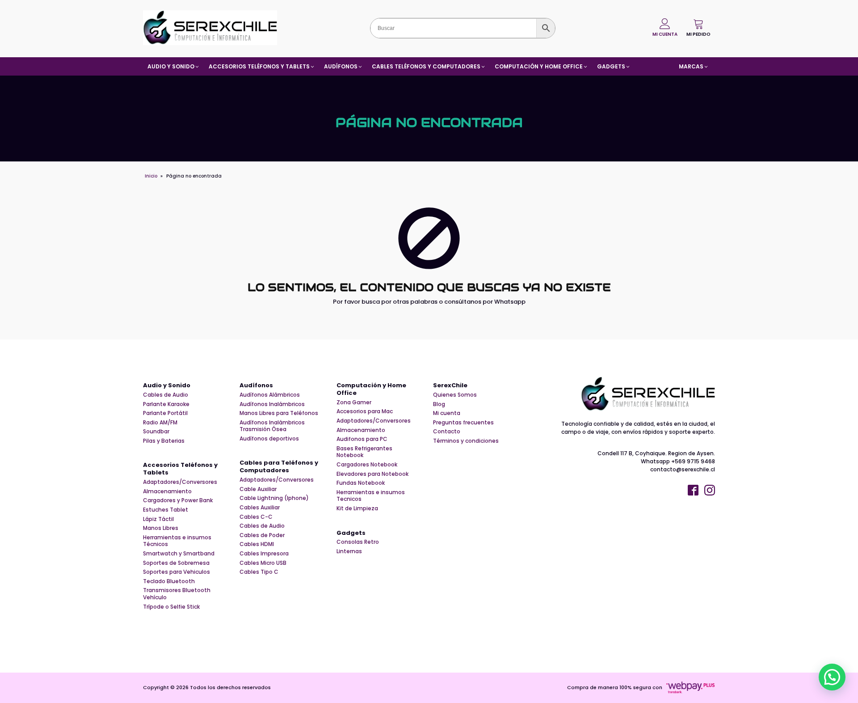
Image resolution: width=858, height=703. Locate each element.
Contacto (446, 431)
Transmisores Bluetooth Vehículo (176, 594)
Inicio (151, 176)
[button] (698, 27)
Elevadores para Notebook (372, 474)
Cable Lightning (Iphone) (274, 498)
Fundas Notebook (360, 483)
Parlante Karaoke (166, 404)
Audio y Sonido (166, 386)
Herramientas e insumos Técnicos (177, 541)
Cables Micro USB (263, 563)
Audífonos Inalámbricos (272, 404)
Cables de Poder (262, 535)
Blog (439, 404)
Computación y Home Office (371, 389)
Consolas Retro (357, 542)
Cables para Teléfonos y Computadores (279, 466)
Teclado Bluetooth (169, 581)
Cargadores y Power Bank (178, 500)
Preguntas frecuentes (463, 422)
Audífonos (256, 386)
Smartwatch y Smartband (178, 553)
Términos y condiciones (466, 441)
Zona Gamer (353, 402)
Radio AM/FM (160, 422)
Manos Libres (160, 528)
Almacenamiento (167, 491)
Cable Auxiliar (258, 489)
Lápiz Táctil (158, 519)
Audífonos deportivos (269, 438)
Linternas (349, 551)
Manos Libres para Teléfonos (279, 413)
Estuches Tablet (165, 509)
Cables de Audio (165, 394)
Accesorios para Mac (364, 411)
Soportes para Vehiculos (176, 572)
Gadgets (351, 533)
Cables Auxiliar (260, 507)
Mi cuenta (446, 413)
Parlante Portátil (165, 413)
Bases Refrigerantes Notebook (364, 452)
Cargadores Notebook (366, 464)
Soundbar (156, 431)
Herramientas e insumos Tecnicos (370, 496)
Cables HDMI (257, 544)
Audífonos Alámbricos (270, 394)
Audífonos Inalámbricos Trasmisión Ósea (272, 426)
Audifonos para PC (361, 439)
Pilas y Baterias (164, 441)
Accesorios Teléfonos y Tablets (180, 469)
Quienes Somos (455, 394)
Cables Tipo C (259, 572)
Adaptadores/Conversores (180, 482)
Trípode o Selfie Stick (171, 606)
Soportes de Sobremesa (176, 563)
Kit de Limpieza (357, 508)
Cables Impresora (264, 553)
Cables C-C (256, 517)
